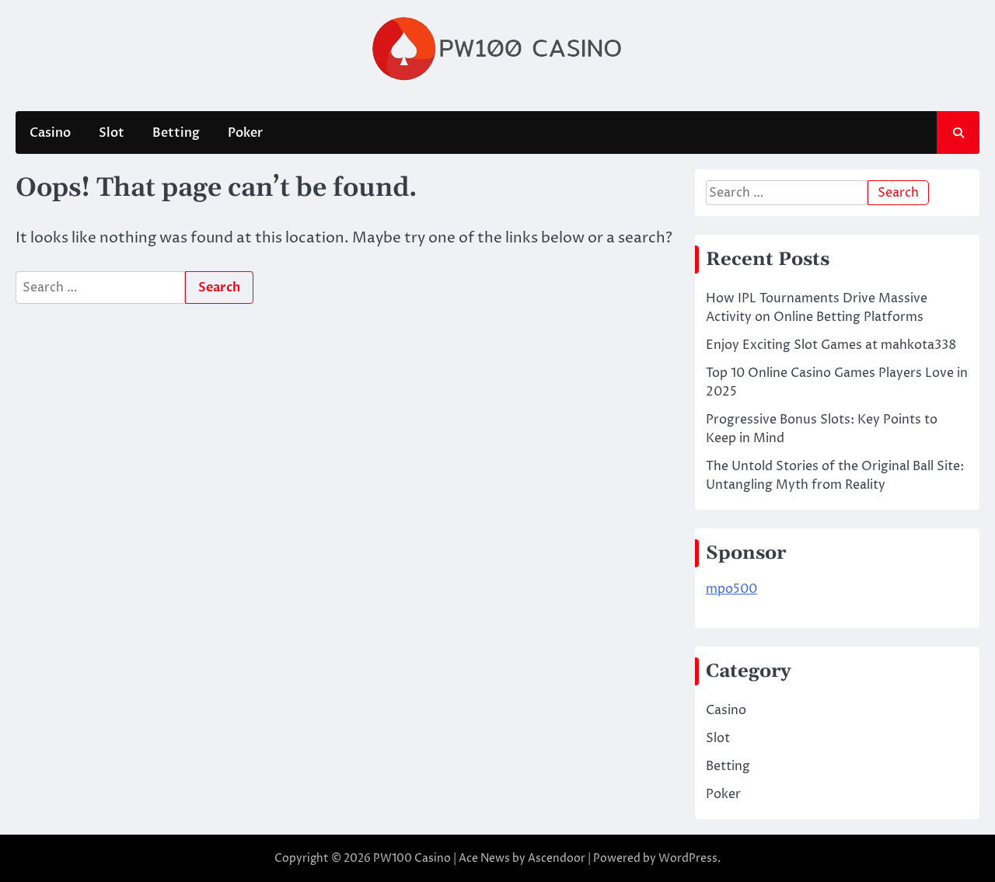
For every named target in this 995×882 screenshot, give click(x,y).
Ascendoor (556, 858)
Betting (176, 132)
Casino (50, 132)
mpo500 (731, 589)
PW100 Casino (412, 858)
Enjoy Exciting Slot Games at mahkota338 (831, 345)
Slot (111, 132)
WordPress (687, 858)
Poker (245, 132)
